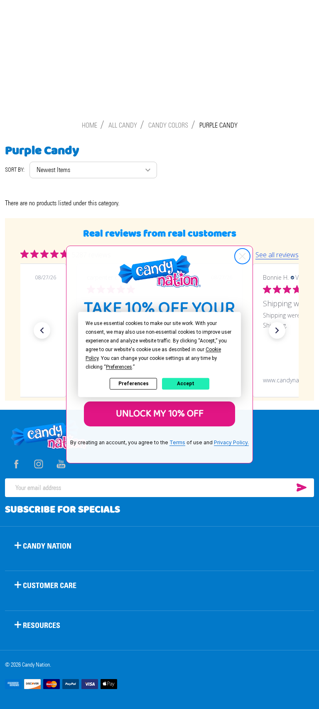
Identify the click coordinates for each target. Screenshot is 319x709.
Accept (185, 384)
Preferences (133, 384)
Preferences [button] (119, 367)
